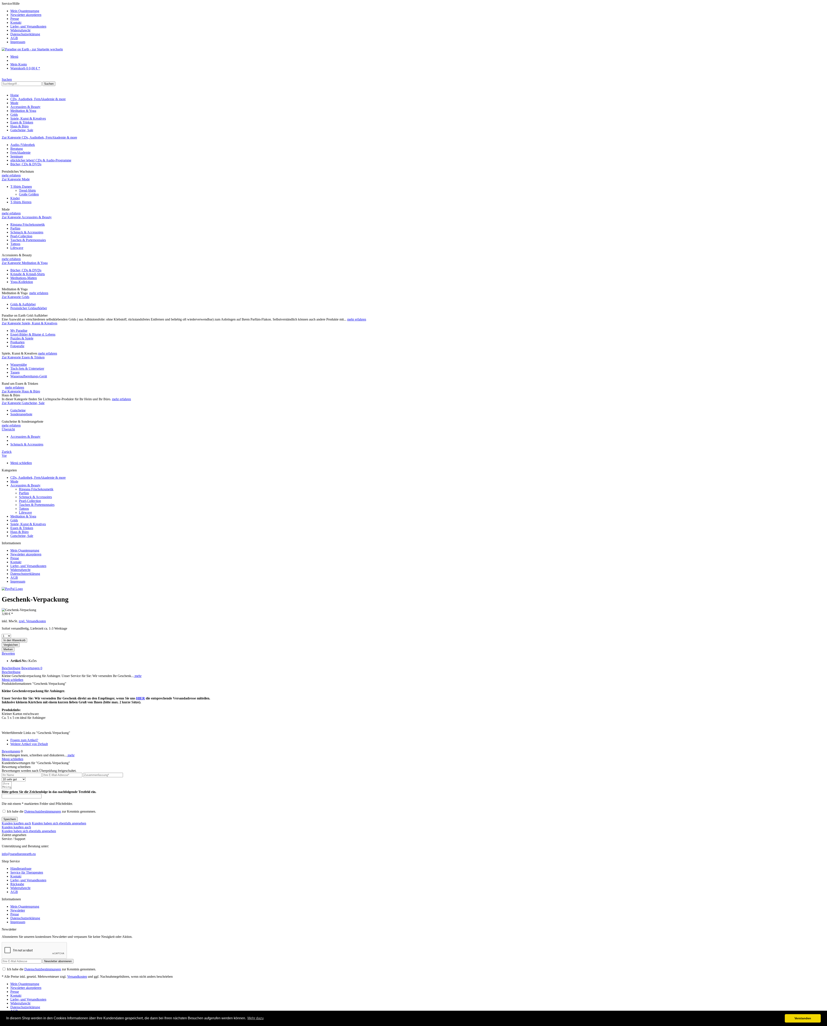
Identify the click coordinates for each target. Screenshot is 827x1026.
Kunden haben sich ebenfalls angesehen (59, 823)
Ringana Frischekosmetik (27, 224)
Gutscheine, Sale (21, 536)
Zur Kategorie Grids (15, 297)
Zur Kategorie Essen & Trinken (23, 357)
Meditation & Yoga (23, 516)
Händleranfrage (20, 868)
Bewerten (8, 653)
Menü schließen (21, 463)
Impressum (17, 42)
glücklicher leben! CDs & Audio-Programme (40, 160)
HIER (140, 698)
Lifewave (16, 248)
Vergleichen (10, 644)
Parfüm (15, 228)
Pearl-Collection (21, 236)
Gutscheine (18, 410)
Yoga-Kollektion (21, 282)
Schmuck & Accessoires (26, 232)
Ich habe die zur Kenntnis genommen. (51, 811)
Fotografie (17, 346)
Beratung (16, 148)
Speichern (9, 819)
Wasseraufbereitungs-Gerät (28, 376)
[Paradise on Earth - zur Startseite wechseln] (32, 49)
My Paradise (18, 330)
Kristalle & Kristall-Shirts (27, 274)
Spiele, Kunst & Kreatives (28, 524)
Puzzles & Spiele (21, 338)
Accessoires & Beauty (25, 485)
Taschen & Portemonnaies (28, 240)
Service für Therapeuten (26, 872)
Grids (14, 520)
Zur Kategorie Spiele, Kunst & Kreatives (29, 323)
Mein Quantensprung (24, 11)
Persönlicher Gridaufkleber (28, 308)
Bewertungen (31, 668)
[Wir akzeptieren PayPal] (12, 589)
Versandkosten (77, 976)
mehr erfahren (11, 175)
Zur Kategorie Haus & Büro (21, 391)
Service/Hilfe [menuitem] (24, 23)
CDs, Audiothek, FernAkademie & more (38, 477)
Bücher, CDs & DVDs (25, 164)
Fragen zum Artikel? (24, 740)
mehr (137, 676)
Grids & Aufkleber (23, 304)
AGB (14, 38)
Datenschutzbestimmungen (42, 811)
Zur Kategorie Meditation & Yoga (25, 263)
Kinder (15, 198)
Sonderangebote (21, 414)
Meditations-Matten (23, 278)
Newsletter (17, 910)
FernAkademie (20, 152)
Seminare (16, 156)
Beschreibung (11, 668)
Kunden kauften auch (16, 823)
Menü (14, 56)
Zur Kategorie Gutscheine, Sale (23, 403)
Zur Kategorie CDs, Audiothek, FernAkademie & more (39, 137)
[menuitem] (417, 11)
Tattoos (15, 244)
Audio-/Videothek (22, 145)
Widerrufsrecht (20, 30)
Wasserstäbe (18, 364)
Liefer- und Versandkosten (28, 26)
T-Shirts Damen (21, 186)
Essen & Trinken (21, 528)
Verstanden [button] (802, 1018)
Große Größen (29, 194)
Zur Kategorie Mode (16, 179)
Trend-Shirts (27, 190)
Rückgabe (17, 884)
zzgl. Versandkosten (32, 621)
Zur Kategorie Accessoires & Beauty (27, 217)
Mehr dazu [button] (255, 1018)
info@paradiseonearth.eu (19, 854)
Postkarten (17, 342)
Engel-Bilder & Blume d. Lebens (32, 334)
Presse (14, 18)
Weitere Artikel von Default (29, 744)
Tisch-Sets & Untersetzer (27, 368)
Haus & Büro (19, 532)
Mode (14, 481)
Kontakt (15, 22)
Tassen (15, 372)
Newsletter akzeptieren (25, 15)
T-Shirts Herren (20, 202)
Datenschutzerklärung (25, 34)
